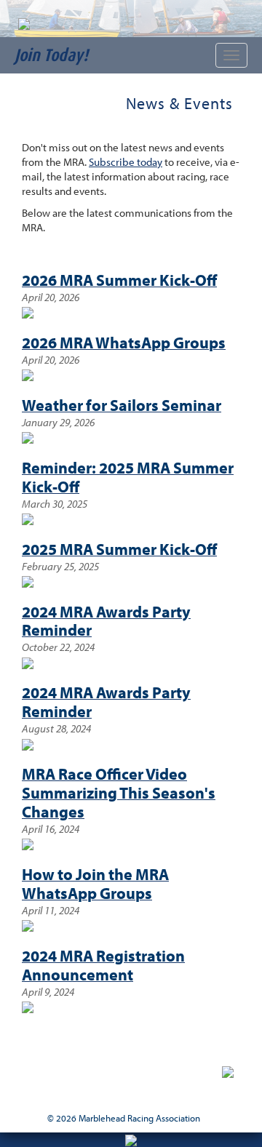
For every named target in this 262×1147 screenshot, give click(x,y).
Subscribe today (125, 162)
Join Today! (51, 55)
